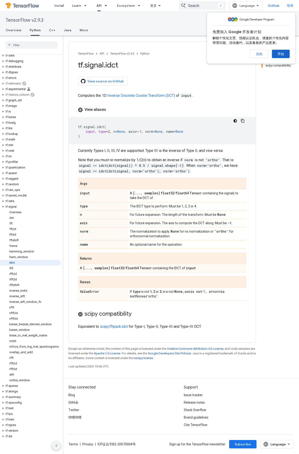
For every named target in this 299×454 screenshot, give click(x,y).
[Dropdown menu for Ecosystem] (140, 5)
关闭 (259, 54)
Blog (71, 395)
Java (67, 30)
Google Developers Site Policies (169, 353)
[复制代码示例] (242, 121)
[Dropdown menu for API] (107, 5)
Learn (76, 5)
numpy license (143, 358)
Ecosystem (126, 5)
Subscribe (243, 444)
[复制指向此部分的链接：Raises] (95, 282)
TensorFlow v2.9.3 (24, 20)
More (84, 30)
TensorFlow (86, 53)
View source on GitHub (105, 81)
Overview (13, 30)
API (99, 5)
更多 (153, 5)
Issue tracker (193, 395)
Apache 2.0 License (107, 353)
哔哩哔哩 (75, 417)
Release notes (194, 402)
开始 (281, 54)
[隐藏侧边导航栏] (56, 445)
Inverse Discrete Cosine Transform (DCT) (141, 95)
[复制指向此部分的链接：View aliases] (110, 109)
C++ (52, 30)
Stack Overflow (195, 410)
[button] (30, 55)
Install (59, 5)
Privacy (87, 444)
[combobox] (202, 5)
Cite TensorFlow (195, 425)
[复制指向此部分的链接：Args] (92, 184)
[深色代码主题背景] (235, 121)
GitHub (273, 5)
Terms (73, 444)
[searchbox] (31, 45)
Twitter (73, 410)
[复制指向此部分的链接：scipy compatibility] (136, 314)
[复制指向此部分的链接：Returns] (96, 259)
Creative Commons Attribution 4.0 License (195, 348)
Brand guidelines (196, 417)
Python (35, 30)
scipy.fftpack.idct (114, 326)
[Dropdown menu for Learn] (86, 5)
